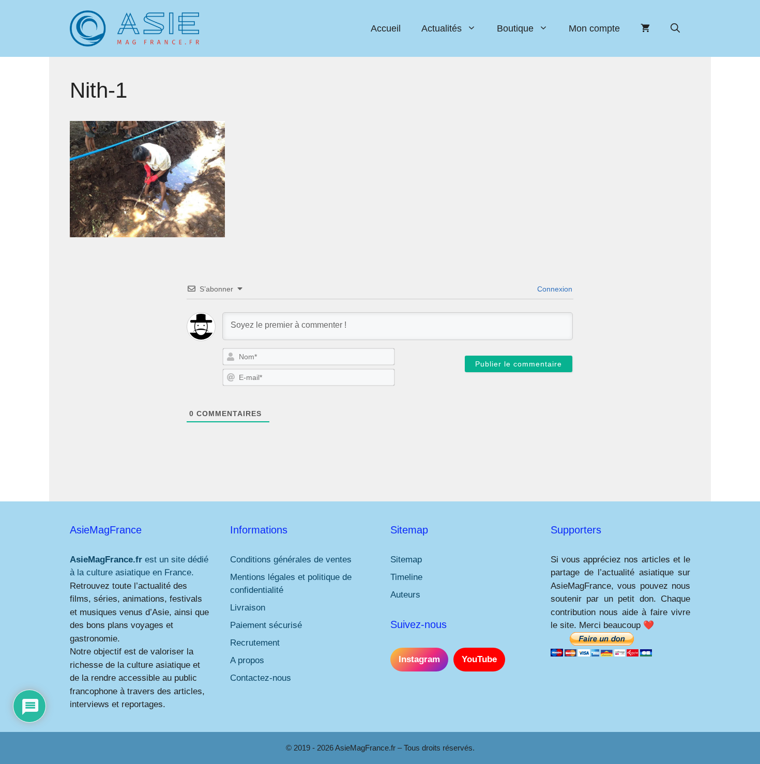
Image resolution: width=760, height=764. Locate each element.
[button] (675, 28)
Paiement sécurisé (266, 625)
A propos (247, 660)
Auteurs (405, 595)
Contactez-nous (260, 678)
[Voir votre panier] (645, 28)
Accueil (386, 28)
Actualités (441, 28)
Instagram (419, 659)
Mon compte (594, 28)
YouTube (479, 659)
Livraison (247, 608)
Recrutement (255, 643)
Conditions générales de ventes (291, 559)
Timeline (406, 577)
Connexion (553, 289)
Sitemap (406, 559)
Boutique (515, 28)
